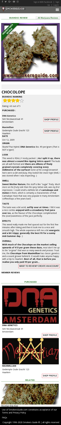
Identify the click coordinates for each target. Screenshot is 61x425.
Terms (5, 412)
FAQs (4, 417)
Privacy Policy (19, 412)
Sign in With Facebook (43, 2)
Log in (56, 5)
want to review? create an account (39, 266)
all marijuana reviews (48, 18)
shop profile (51, 120)
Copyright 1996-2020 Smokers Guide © (21, 422)
